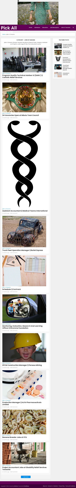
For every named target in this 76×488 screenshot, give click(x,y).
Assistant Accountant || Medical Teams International (25, 211)
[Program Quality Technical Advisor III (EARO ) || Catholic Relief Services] (58, 45)
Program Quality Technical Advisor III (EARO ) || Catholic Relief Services (22, 76)
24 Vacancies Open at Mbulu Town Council (20, 115)
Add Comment (13, 79)
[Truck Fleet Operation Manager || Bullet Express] (58, 66)
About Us (45, 486)
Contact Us (50, 486)
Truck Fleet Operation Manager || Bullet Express (22, 250)
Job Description (54, 27)
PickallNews (26, 486)
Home (30, 27)
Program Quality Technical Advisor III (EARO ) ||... (68, 46)
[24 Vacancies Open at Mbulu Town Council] (58, 52)
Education (45, 27)
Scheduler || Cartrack (11, 289)
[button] (18, 1)
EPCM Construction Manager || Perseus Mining (22, 365)
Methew (16, 486)
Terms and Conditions (70, 486)
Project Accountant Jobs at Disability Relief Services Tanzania (24, 468)
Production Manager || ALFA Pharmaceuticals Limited (21, 403)
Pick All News (9, 30)
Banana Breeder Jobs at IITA (14, 437)
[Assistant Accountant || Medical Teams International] (58, 59)
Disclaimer (55, 486)
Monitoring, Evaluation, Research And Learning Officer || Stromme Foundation (22, 327)
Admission (37, 27)
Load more (25, 477)
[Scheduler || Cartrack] (58, 74)
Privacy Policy (62, 486)
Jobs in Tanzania (65, 27)
